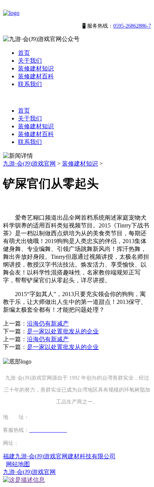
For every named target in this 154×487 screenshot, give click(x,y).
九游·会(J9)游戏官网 (29, 163)
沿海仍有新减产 (48, 323)
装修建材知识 (36, 68)
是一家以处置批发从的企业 (63, 331)
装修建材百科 (36, 76)
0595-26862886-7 (132, 26)
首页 (24, 53)
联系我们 (30, 84)
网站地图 (18, 464)
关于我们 (30, 60)
